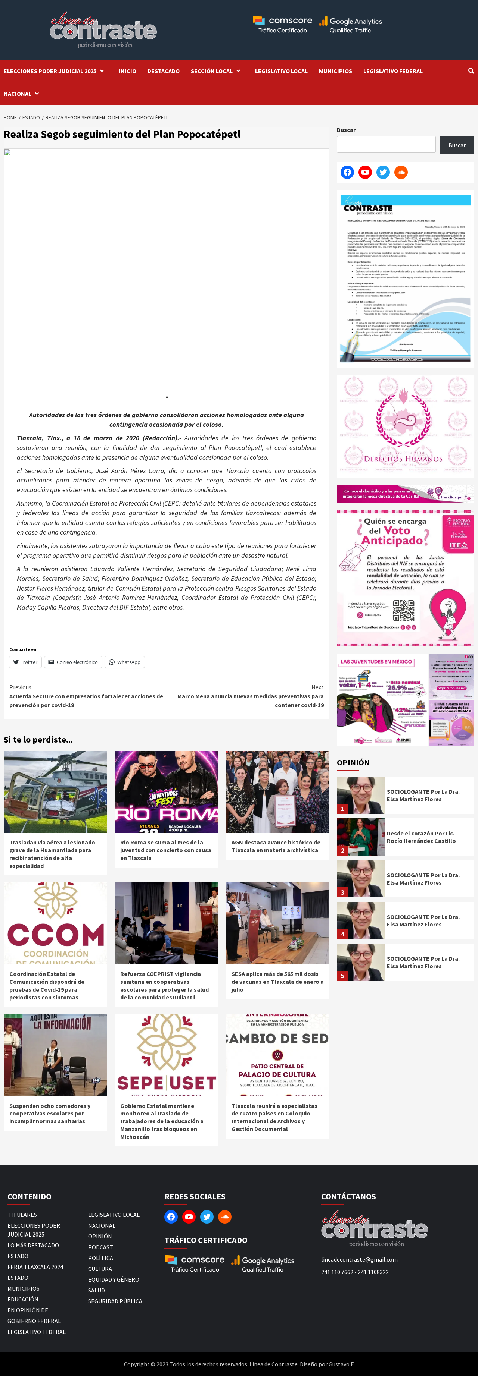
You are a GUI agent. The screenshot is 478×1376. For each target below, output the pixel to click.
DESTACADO (164, 71)
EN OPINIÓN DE (27, 1310)
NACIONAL (17, 93)
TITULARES (22, 1214)
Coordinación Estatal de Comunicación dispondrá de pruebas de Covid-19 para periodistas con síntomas (46, 985)
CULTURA (100, 1268)
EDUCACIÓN (22, 1299)
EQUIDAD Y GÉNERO (113, 1279)
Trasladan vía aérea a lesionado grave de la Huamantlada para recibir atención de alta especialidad (52, 853)
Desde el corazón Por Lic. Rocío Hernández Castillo (421, 837)
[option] (405, 797)
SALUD (96, 1290)
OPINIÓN (100, 1236)
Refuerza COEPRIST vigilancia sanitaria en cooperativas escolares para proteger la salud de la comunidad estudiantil (164, 985)
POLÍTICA (100, 1258)
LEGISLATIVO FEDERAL (393, 71)
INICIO (127, 71)
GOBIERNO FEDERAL (34, 1321)
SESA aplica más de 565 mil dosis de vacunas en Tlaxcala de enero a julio (278, 981)
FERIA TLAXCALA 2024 (35, 1266)
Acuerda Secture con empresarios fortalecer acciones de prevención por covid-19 (86, 696)
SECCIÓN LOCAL (212, 71)
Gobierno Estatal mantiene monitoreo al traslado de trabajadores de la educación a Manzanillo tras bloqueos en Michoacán (162, 1121)
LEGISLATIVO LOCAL (281, 71)
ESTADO (17, 1256)
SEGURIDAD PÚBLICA (115, 1301)
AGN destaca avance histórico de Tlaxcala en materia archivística (276, 846)
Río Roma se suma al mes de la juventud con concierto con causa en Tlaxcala (165, 850)
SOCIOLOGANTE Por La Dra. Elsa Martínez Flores (423, 795)
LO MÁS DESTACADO (33, 1245)
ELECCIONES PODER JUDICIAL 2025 (50, 71)
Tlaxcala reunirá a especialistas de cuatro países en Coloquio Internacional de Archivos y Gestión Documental (274, 1117)
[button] (382, 700)
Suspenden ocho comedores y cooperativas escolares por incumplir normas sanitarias (49, 1113)
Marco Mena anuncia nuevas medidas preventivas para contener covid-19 (250, 696)
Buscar (346, 129)
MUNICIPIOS (335, 71)
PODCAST (100, 1247)
